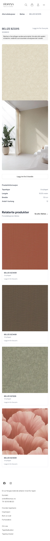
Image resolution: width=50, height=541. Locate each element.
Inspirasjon (6, 512)
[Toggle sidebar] (44, 4)
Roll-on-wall (6, 516)
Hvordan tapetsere (9, 508)
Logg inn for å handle (25, 176)
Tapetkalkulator (8, 530)
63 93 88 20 (9, 501)
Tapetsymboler (7, 534)
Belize (22, 14)
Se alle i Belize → (41, 214)
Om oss (5, 526)
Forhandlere (6, 520)
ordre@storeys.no (9, 499)
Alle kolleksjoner (8, 14)
